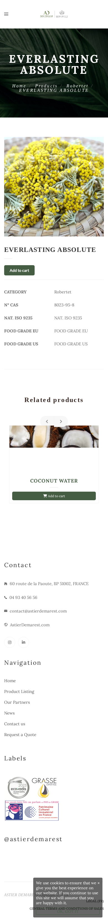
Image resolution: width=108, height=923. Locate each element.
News (9, 713)
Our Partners (17, 702)
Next (61, 421)
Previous (47, 421)
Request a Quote (20, 734)
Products (46, 86)
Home (19, 86)
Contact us (14, 723)
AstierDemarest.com (30, 624)
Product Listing (19, 691)
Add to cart (19, 270)
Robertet (77, 86)
